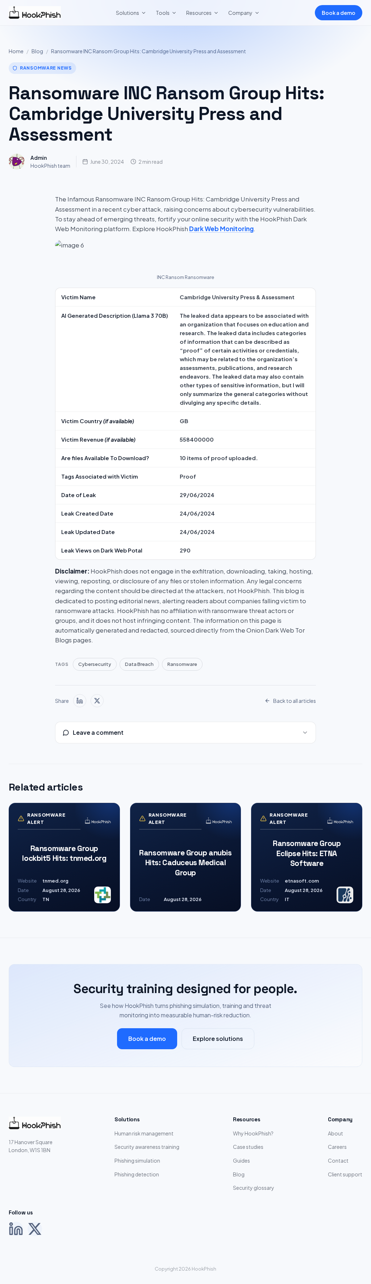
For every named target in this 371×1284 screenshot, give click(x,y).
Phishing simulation (137, 1160)
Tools (163, 12)
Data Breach (139, 664)
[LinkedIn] (16, 1229)
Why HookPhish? (253, 1133)
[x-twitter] (97, 700)
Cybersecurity (94, 664)
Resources (199, 12)
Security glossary (253, 1187)
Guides (241, 1160)
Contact (338, 1160)
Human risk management (144, 1133)
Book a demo (338, 12)
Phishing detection (136, 1174)
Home (16, 51)
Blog (37, 51)
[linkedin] (79, 700)
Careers (337, 1146)
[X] (35, 1229)
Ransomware (182, 664)
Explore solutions (218, 1038)
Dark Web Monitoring (221, 229)
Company (240, 12)
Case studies (248, 1146)
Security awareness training (146, 1146)
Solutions (127, 12)
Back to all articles (294, 700)
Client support (345, 1174)
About (335, 1133)
